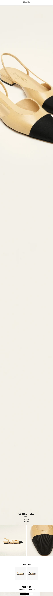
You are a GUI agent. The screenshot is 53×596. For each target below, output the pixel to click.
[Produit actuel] (20, 573)
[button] (12, 4)
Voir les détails (26, 519)
